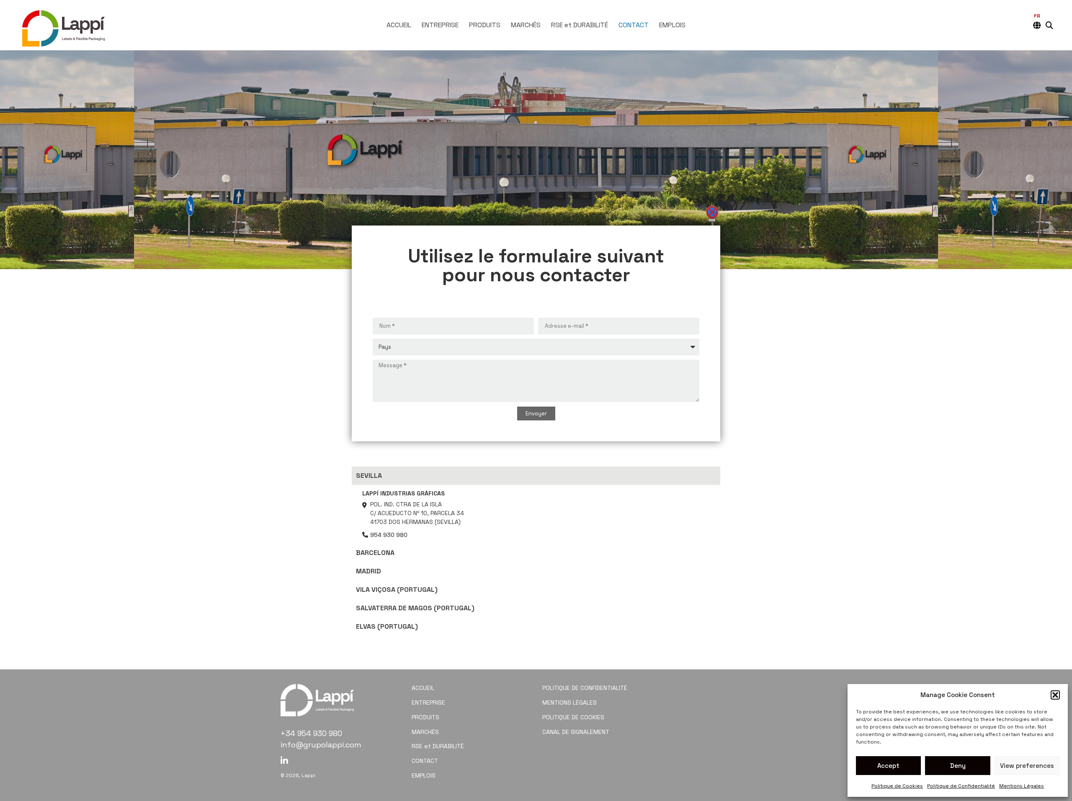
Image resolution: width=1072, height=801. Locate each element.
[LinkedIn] (284, 760)
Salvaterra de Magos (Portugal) (415, 608)
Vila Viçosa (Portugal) (397, 589)
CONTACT (633, 25)
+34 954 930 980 (311, 733)
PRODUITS (484, 25)
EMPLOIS (672, 25)
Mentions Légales (1021, 786)
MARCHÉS (526, 25)
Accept (888, 766)
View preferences (1027, 766)
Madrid (368, 571)
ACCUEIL (399, 25)
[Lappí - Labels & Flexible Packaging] (65, 24)
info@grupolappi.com (321, 744)
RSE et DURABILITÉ (579, 25)
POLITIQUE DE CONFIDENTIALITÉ (584, 688)
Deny (958, 766)
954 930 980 (388, 535)
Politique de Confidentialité (961, 786)
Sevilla (369, 475)
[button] (1055, 695)
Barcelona (375, 552)
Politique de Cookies (897, 786)
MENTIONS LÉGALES (569, 702)
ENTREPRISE (440, 25)
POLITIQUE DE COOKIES (573, 717)
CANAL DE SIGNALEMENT (575, 732)
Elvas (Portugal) (387, 626)
